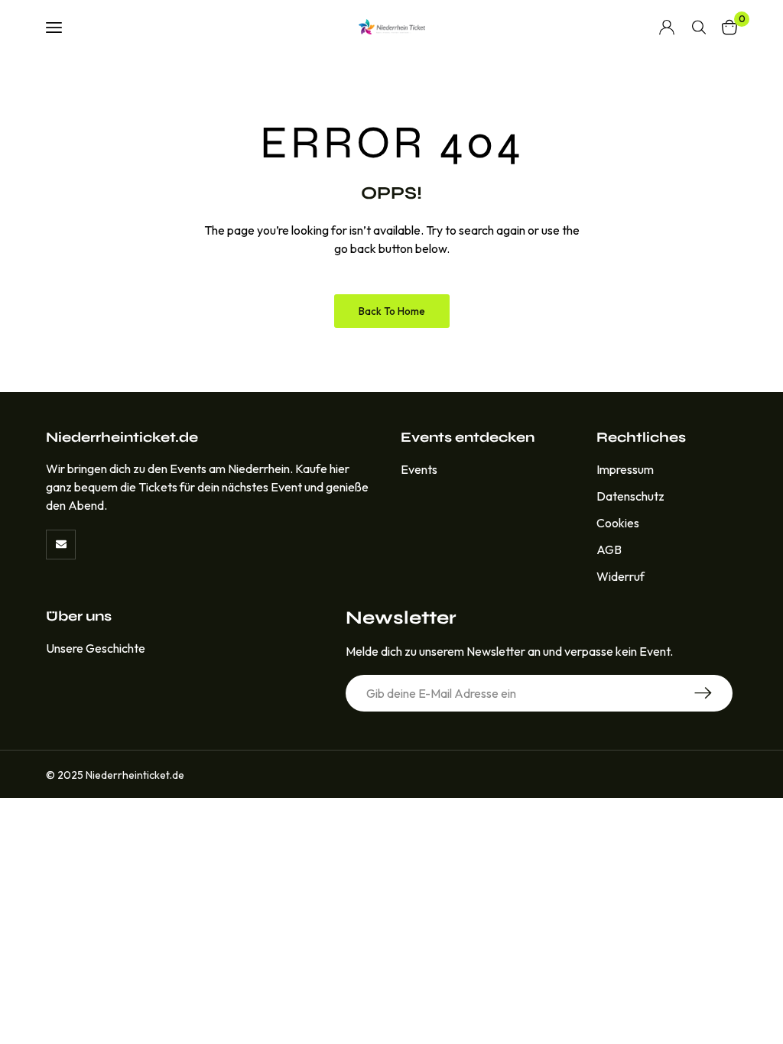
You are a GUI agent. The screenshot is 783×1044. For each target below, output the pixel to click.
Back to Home (392, 311)
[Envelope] (61, 544)
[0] (729, 27)
